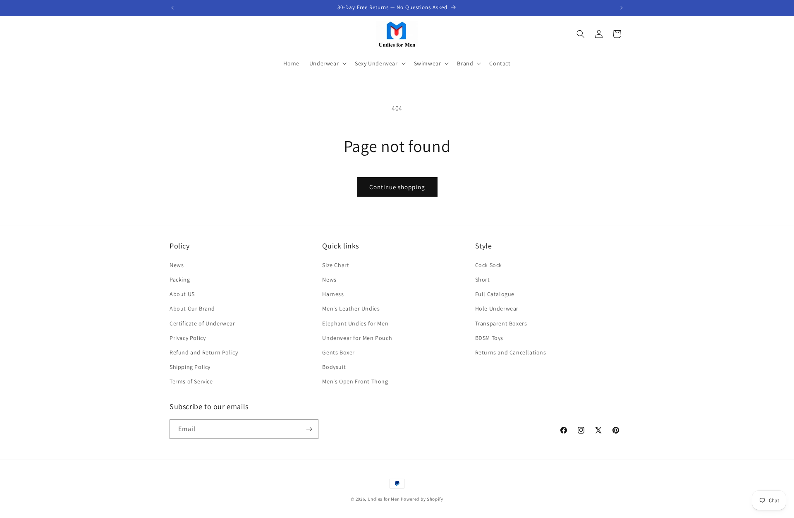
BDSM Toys (489, 338)
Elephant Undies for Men (355, 323)
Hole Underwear (497, 308)
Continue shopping (397, 187)
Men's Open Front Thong (355, 381)
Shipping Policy (190, 367)
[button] (327, 63)
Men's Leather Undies (351, 308)
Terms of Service (191, 381)
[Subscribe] (309, 429)
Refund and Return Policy (204, 352)
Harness (333, 294)
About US (182, 294)
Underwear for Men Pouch (357, 338)
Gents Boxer (338, 352)
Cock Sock (488, 265)
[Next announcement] (621, 8)
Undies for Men (384, 499)
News (177, 265)
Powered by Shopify (422, 499)
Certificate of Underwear (202, 323)
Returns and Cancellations (510, 352)
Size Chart (335, 265)
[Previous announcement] (172, 8)
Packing (180, 279)
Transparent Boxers (501, 323)
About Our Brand (192, 308)
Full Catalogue (494, 294)
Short (482, 279)
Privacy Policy (188, 338)
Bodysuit (334, 367)
